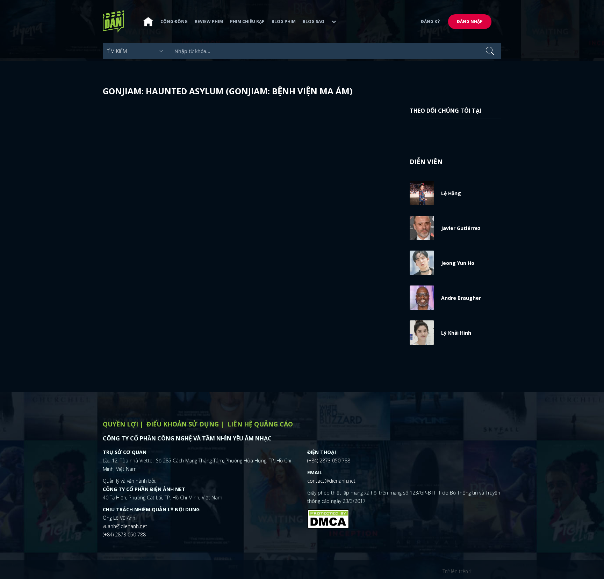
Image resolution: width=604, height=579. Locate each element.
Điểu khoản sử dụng (182, 424)
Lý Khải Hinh (456, 332)
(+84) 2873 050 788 (124, 534)
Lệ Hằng (451, 193)
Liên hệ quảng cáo (260, 424)
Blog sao (313, 21)
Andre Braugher (461, 298)
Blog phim (284, 21)
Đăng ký (430, 21)
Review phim (209, 21)
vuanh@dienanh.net (125, 526)
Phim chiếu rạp (247, 21)
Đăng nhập (470, 21)
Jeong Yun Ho (457, 263)
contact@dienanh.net (331, 480)
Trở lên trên (456, 571)
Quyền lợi (120, 424)
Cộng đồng (174, 21)
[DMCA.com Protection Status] (328, 517)
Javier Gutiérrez (461, 228)
